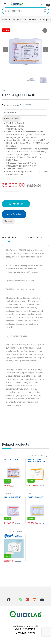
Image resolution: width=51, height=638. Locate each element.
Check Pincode (11, 118)
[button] (45, 49)
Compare (27, 105)
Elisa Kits (32, 19)
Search (45, 11)
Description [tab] (9, 237)
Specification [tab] (34, 237)
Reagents (17, 19)
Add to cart (18, 204)
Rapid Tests (42, 456)
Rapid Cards (32, 456)
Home (4, 19)
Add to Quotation (14, 214)
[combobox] (21, 11)
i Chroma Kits (9, 531)
